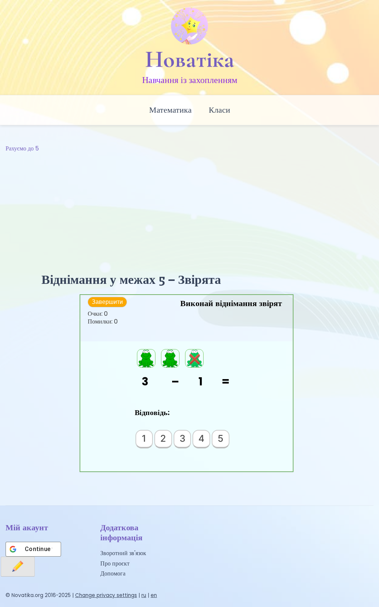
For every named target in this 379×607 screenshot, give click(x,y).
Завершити (107, 302)
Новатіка (189, 59)
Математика (170, 110)
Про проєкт (115, 563)
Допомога (112, 573)
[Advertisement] (189, 209)
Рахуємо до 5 (22, 148)
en (154, 595)
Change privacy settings (106, 595)
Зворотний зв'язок (123, 553)
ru (143, 595)
